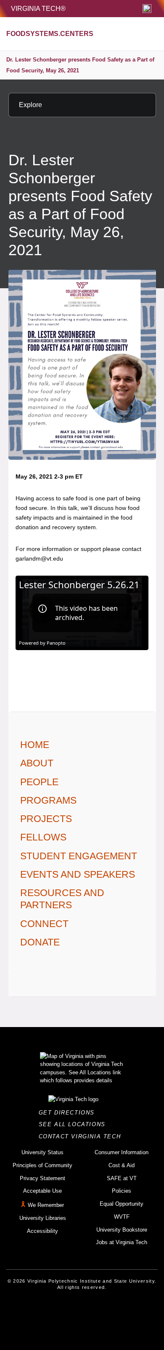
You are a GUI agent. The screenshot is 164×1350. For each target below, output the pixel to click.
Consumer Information (121, 1152)
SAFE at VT (122, 1178)
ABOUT (36, 763)
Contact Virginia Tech (82, 1136)
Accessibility (42, 1231)
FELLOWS (43, 837)
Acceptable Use (42, 1191)
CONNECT (44, 923)
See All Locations (74, 1124)
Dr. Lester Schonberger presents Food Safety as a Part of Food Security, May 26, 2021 (80, 65)
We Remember (46, 1205)
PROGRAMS (48, 800)
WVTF (122, 1217)
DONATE (40, 942)
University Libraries (42, 1218)
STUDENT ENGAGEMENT (78, 855)
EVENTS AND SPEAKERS (77, 874)
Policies (121, 1191)
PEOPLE (39, 781)
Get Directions (69, 1112)
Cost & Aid (121, 1165)
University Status (42, 1152)
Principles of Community (42, 1165)
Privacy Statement (42, 1178)
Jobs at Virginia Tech (121, 1242)
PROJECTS (46, 818)
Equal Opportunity (121, 1204)
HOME (34, 744)
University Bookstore (121, 1230)
